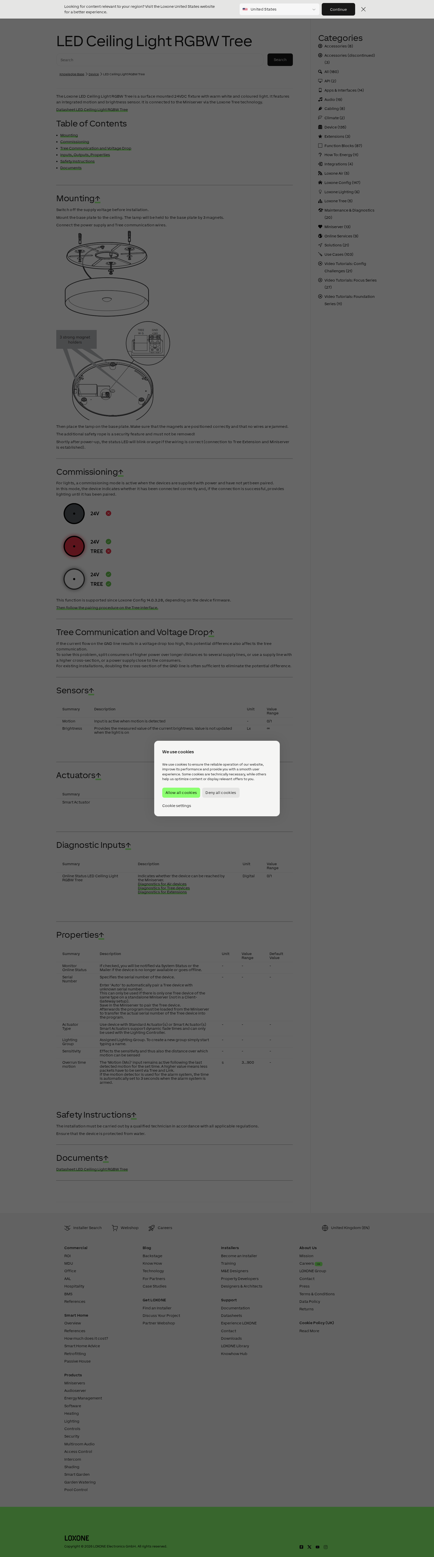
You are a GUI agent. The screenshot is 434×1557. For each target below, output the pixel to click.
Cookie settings (176, 806)
